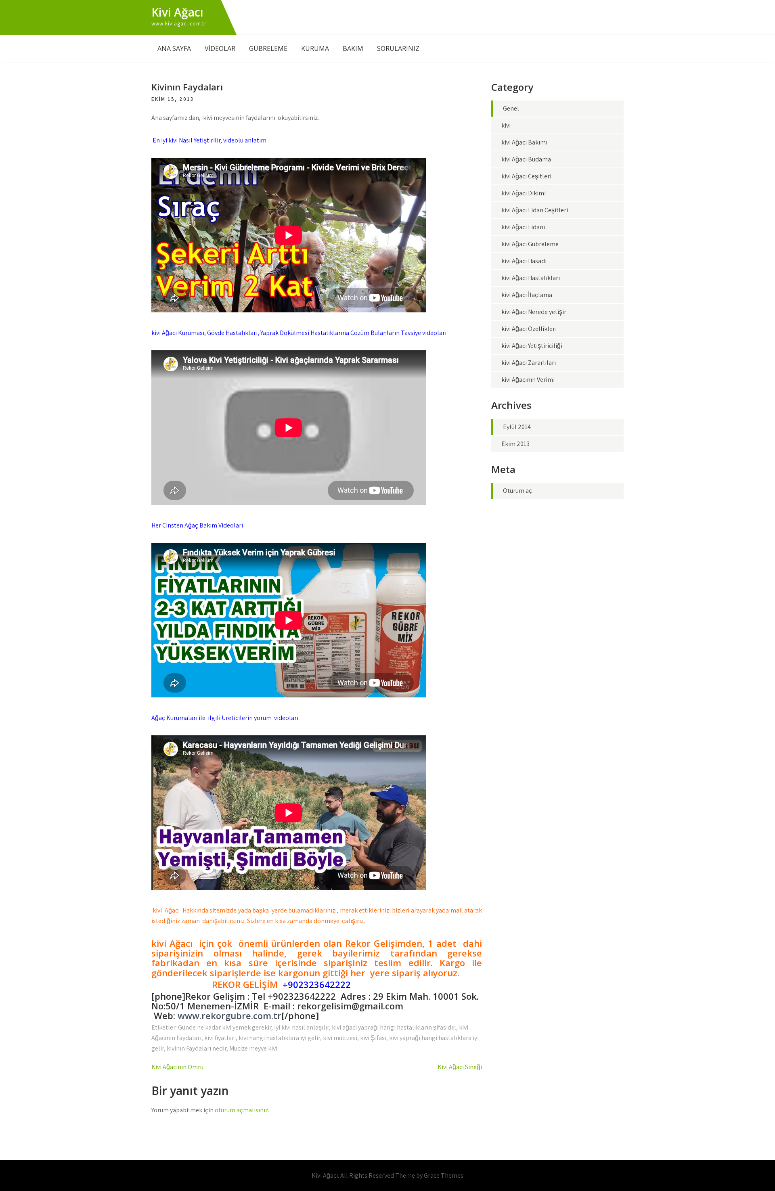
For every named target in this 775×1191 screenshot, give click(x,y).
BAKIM (353, 48)
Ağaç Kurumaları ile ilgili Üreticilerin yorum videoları (224, 718)
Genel (511, 108)
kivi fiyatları (220, 1038)
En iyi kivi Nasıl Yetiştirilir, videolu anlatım (208, 140)
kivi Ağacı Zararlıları (528, 362)
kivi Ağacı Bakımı (524, 142)
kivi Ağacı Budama (526, 159)
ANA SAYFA (174, 48)
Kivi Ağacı (177, 12)
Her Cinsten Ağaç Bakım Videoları (197, 525)
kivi (506, 125)
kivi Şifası (373, 1038)
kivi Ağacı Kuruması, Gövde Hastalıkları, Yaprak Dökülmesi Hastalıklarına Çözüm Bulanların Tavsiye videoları (298, 333)
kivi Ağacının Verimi (528, 379)
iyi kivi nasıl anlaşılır (301, 1027)
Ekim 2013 (515, 444)
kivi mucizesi (340, 1038)
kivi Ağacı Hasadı (524, 261)
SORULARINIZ (398, 48)
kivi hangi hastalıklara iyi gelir (279, 1038)
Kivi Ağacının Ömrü (177, 1067)
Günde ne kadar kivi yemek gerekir (224, 1027)
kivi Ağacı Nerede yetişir (533, 312)
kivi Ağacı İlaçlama (526, 295)
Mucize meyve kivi (253, 1048)
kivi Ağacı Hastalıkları (530, 278)
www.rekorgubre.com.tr (229, 1015)
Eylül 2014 (517, 427)
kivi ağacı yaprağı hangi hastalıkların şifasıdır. (394, 1027)
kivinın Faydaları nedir (196, 1048)
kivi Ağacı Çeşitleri (526, 176)
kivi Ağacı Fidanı (523, 227)
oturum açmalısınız (241, 1110)
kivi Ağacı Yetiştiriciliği (531, 345)
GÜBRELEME (268, 48)
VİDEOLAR (220, 48)
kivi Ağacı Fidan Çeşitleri (534, 210)
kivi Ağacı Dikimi (523, 193)
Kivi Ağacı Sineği (460, 1067)
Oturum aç (517, 490)
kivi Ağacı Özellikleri (529, 328)
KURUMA (315, 48)
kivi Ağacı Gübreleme (530, 244)
